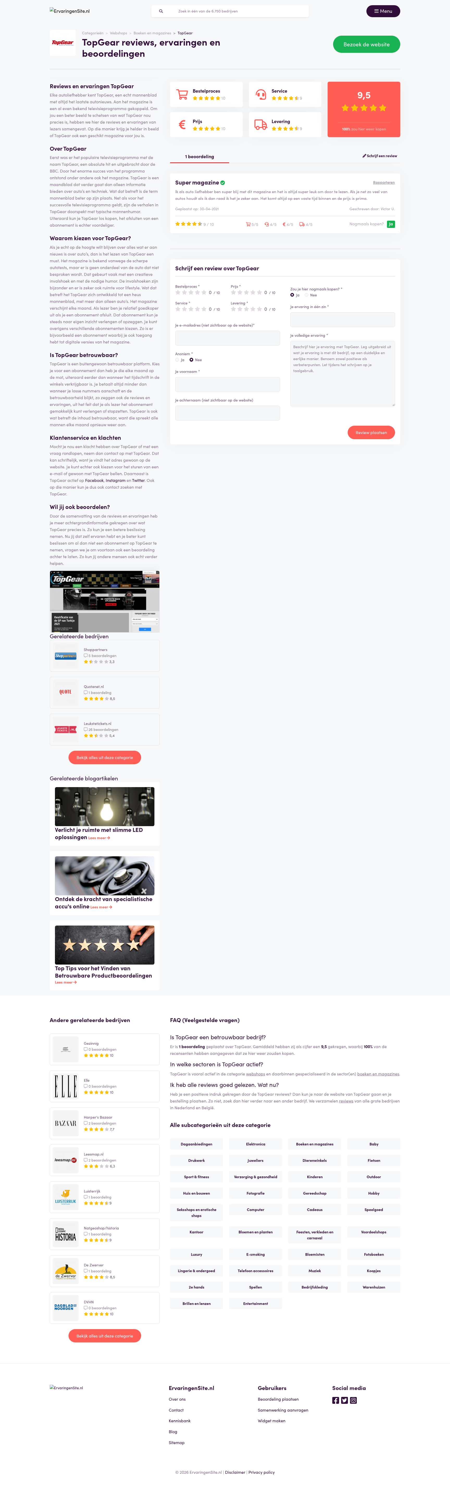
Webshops (118, 32)
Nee (198, 359)
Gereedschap (315, 1193)
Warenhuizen (374, 1287)
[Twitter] (344, 1399)
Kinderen (315, 1176)
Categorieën (92, 32)
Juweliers (256, 1160)
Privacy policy (261, 1472)
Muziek (315, 1270)
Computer (255, 1209)
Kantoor (196, 1231)
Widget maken (271, 1420)
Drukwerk (196, 1160)
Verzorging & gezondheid (255, 1176)
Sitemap (177, 1442)
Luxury (196, 1254)
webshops (255, 1073)
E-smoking (255, 1254)
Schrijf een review (381, 155)
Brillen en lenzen (197, 1303)
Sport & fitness (196, 1176)
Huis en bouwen (196, 1193)
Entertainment (255, 1303)
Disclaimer (235, 1472)
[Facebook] (335, 1399)
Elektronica (255, 1143)
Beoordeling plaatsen (278, 1399)
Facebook (94, 480)
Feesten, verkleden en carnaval (314, 1234)
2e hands (196, 1287)
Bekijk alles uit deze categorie (105, 757)
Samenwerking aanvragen (283, 1410)
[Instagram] (353, 1399)
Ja (182, 359)
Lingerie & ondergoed (196, 1270)
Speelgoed (374, 1209)
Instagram (116, 480)
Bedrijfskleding (315, 1287)
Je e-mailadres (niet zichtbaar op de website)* (215, 325)
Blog (173, 1431)
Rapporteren (384, 182)
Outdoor (374, 1176)
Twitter (138, 480)
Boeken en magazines (152, 32)
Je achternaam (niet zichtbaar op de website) (214, 400)
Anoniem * (184, 353)
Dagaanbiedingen (196, 1143)
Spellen (255, 1287)
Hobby (373, 1193)
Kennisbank (180, 1420)
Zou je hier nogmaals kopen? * (316, 288)
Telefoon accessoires (255, 1270)
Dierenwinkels (315, 1160)
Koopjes (374, 1270)
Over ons (177, 1399)
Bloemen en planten (256, 1231)
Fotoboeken (374, 1254)
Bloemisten (314, 1254)
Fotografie (256, 1193)
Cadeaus (315, 1209)
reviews (346, 1101)
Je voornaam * (187, 371)
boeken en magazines (378, 1073)
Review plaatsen (371, 432)
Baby (374, 1143)
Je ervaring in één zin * (309, 306)
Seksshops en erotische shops (196, 1212)
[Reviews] (70, 11)
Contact (176, 1410)
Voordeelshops (373, 1231)
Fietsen (374, 1160)
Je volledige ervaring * (309, 335)
